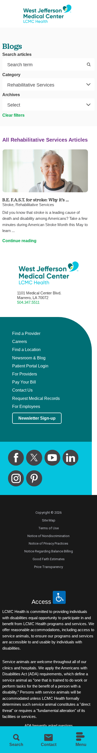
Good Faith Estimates (49, 559)
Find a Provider (26, 334)
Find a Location (26, 350)
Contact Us (22, 390)
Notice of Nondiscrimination (48, 536)
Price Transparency (48, 567)
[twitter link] (34, 458)
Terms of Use (48, 528)
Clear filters (13, 115)
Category (11, 75)
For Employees (26, 407)
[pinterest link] (34, 478)
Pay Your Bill (24, 382)
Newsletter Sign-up (37, 418)
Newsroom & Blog (29, 358)
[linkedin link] (70, 458)
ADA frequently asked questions (49, 726)
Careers (19, 342)
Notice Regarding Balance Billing (48, 551)
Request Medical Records (36, 399)
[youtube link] (52, 458)
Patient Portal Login (30, 366)
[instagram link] (16, 478)
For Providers (24, 374)
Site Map (48, 520)
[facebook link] (16, 458)
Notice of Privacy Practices (48, 543)
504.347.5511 (28, 302)
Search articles (17, 54)
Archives (11, 95)
